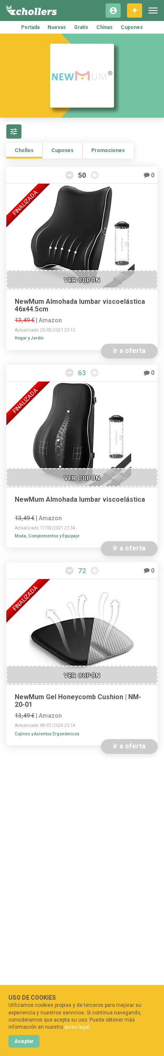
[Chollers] (31, 10)
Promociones (108, 150)
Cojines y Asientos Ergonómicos (47, 734)
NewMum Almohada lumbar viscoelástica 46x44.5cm (80, 305)
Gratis (81, 27)
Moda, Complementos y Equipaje (47, 536)
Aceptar (24, 1041)
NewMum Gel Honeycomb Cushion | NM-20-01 (78, 700)
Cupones (132, 27)
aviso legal (77, 1027)
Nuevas (57, 27)
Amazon (50, 320)
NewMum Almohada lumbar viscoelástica (80, 499)
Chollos (24, 150)
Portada (30, 27)
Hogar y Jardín (29, 338)
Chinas (104, 27)
